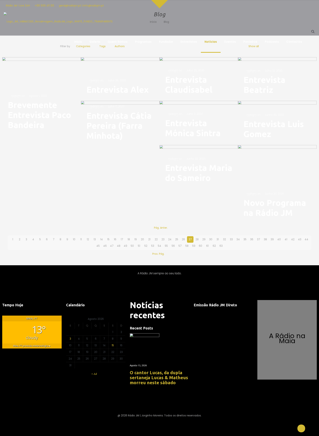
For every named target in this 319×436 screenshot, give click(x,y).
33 (231, 239)
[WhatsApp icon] (289, 6)
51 (139, 246)
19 (135, 239)
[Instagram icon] (266, 6)
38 (265, 239)
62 (214, 246)
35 (244, 239)
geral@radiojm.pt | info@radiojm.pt (81, 5)
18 (129, 239)
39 (272, 239)
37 (258, 239)
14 (101, 239)
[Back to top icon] (301, 428)
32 (224, 239)
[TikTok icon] (284, 6)
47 (112, 246)
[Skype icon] (293, 6)
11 (81, 239)
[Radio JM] (58, 21)
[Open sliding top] (159, 4)
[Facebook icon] (261, 6)
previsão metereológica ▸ (32, 345)
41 (286, 239)
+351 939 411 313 (44, 5)
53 (152, 246)
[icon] (302, 6)
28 (197, 239)
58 (186, 246)
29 (203, 239)
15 (108, 239)
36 (251, 239)
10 (74, 239)
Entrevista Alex (117, 89)
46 (105, 246)
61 (207, 246)
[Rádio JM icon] (311, 6)
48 (118, 246)
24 (169, 239)
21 (149, 239)
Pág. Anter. (161, 228)
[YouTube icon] (270, 6)
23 (163, 239)
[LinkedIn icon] (279, 6)
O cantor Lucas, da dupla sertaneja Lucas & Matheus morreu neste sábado (159, 377)
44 (306, 239)
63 (221, 246)
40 (279, 239)
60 (200, 246)
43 (299, 239)
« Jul (94, 374)
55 (166, 246)
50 (132, 246)
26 (183, 239)
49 (125, 246)
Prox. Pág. (158, 254)
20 (142, 239)
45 (98, 246)
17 (122, 239)
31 (218, 239)
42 (292, 239)
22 (156, 239)
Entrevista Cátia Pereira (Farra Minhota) (119, 125)
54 (159, 246)
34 (238, 239)
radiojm (16, 96)
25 (176, 239)
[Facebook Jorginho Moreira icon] (298, 6)
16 (115, 239)
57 (180, 246)
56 (173, 246)
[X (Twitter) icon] (275, 6)
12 (88, 239)
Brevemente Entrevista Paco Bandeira (39, 115)
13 (95, 239)
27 (190, 239)
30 (210, 239)
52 (145, 246)
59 (193, 246)
